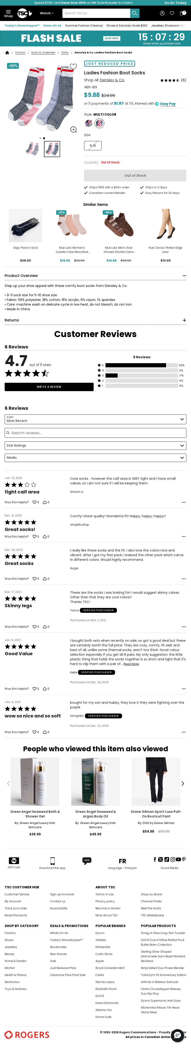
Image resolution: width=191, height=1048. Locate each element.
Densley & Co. (112, 80)
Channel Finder (151, 901)
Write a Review (49, 387)
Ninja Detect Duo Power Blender (162, 968)
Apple (100, 961)
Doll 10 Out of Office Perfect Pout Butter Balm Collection (162, 942)
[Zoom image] (73, 129)
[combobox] (100, 13)
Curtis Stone (104, 954)
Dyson (100, 933)
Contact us (57, 901)
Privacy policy (105, 901)
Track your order (16, 908)
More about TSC (107, 915)
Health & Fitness (16, 975)
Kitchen (10, 968)
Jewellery (11, 947)
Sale (53, 961)
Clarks (100, 975)
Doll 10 (100, 996)
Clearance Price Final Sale (67, 975)
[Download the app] (52, 861)
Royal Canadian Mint (110, 968)
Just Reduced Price (63, 968)
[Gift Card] (14, 861)
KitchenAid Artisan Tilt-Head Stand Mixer (160, 1010)
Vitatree (101, 940)
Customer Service (17, 894)
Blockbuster (58, 947)
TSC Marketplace (152, 915)
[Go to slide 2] (44, 138)
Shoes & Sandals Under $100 (126, 26)
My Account (13, 901)
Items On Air (52, 26)
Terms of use (105, 894)
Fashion (20, 52)
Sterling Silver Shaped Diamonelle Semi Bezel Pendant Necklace (163, 956)
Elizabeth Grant (106, 989)
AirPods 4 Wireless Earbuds (159, 982)
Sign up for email (62, 894)
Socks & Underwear (43, 52)
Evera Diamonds (107, 1003)
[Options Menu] (183, 502)
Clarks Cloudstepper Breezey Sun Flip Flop (161, 991)
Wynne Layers (105, 982)
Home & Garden (16, 961)
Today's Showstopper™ (22, 26)
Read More (131, 664)
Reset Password (16, 915)
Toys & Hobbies (16, 989)
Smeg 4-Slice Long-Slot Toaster (163, 933)
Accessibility (59, 908)
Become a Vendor (108, 908)
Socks (65, 52)
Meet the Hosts (151, 908)
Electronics (12, 982)
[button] (47, 13)
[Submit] (135, 13)
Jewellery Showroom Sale (169, 26)
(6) (183, 80)
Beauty (9, 954)
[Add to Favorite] (73, 66)
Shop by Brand (151, 894)
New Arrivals (58, 954)
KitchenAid (103, 947)
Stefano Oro (104, 1010)
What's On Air (59, 933)
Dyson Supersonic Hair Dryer (161, 1001)
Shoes (9, 940)
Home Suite (104, 1017)
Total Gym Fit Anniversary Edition (163, 975)
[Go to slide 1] (40, 138)
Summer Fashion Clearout (84, 26)
